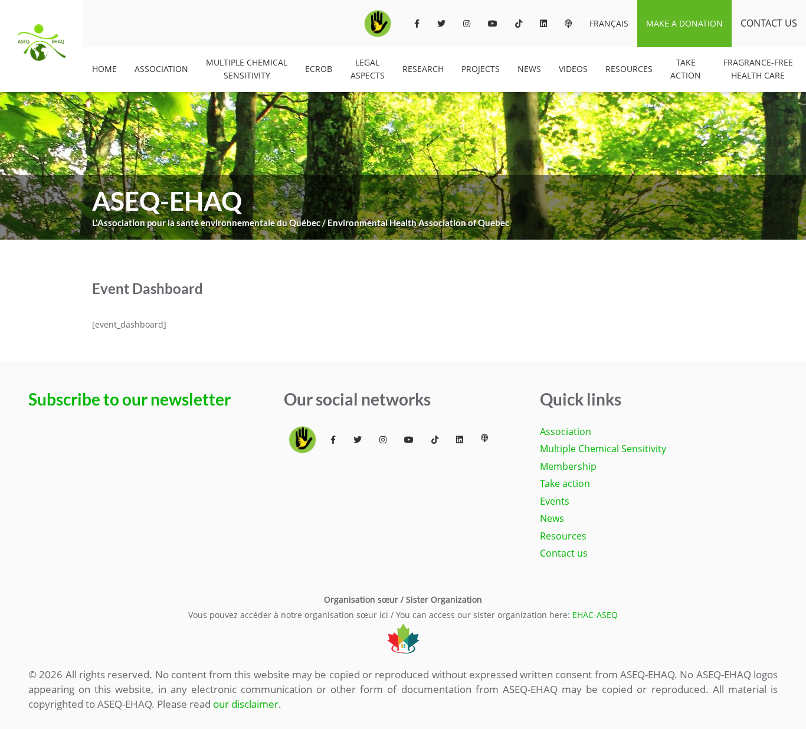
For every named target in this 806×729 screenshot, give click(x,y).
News (529, 68)
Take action (565, 483)
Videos (573, 68)
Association (161, 68)
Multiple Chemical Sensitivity (246, 69)
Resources (629, 68)
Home (104, 68)
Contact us (769, 23)
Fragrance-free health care (758, 69)
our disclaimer (246, 704)
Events (554, 501)
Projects (480, 68)
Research (423, 68)
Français (608, 23)
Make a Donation (684, 23)
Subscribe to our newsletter (129, 399)
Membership (568, 466)
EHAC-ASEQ (595, 614)
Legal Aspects (367, 69)
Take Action (685, 69)
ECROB (318, 68)
